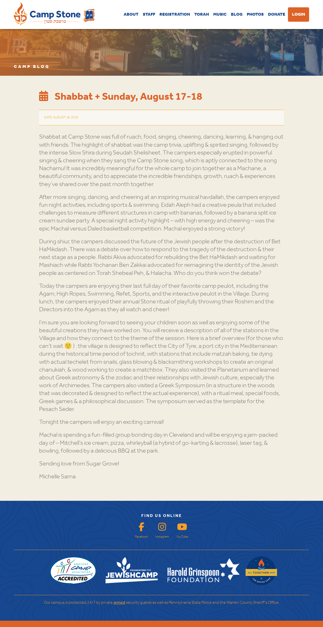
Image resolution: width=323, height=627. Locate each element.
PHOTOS (255, 14)
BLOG (237, 14)
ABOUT (131, 14)
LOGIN (298, 14)
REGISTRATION (174, 14)
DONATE (276, 14)
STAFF (149, 14)
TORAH (201, 14)
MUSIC (220, 14)
